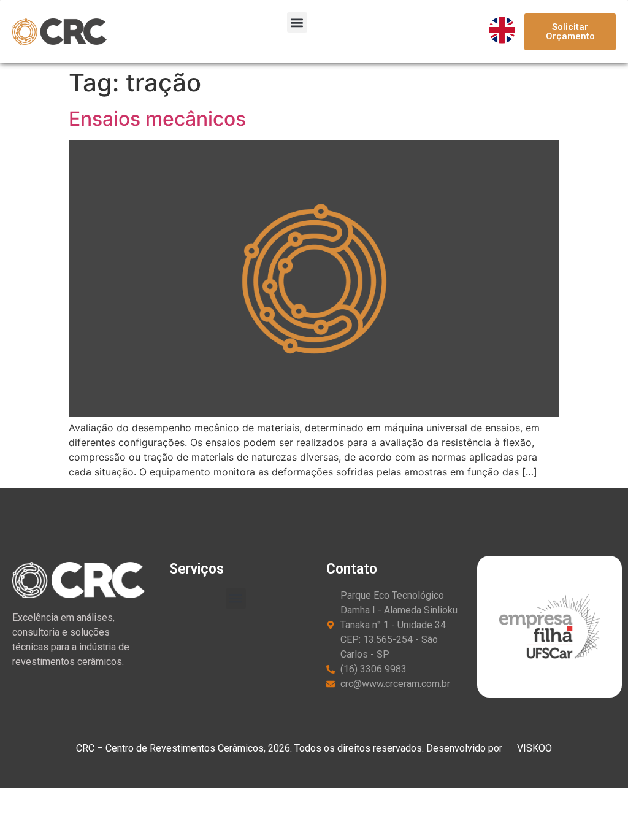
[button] (297, 22)
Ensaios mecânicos (157, 119)
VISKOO (533, 748)
